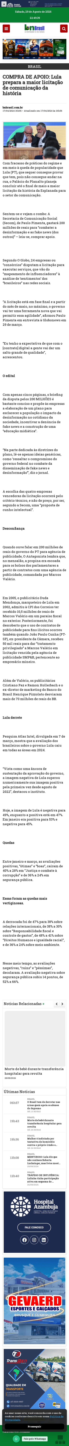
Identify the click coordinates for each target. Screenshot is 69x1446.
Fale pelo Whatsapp (35, 1438)
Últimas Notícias (19, 1091)
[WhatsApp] (16, 1438)
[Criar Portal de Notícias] (60, 1439)
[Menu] (6, 29)
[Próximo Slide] (62, 1004)
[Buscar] (64, 29)
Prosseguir (34, 1426)
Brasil (34, 66)
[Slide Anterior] (56, 1004)
